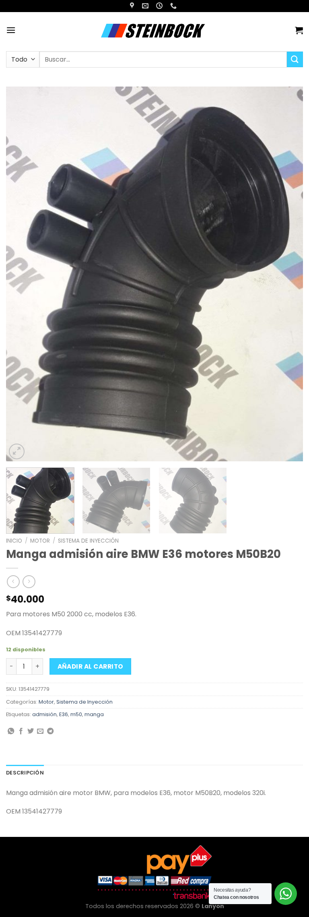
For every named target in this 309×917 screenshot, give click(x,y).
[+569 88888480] (174, 6)
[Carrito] (299, 30)
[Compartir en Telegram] (50, 731)
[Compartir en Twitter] (30, 731)
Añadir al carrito (91, 666)
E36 (63, 714)
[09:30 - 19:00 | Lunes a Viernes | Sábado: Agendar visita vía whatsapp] (160, 6)
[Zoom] (17, 451)
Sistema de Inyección (88, 541)
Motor (40, 541)
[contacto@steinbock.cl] (146, 6)
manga (94, 714)
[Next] (287, 273)
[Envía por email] (40, 731)
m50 (76, 714)
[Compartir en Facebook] (21, 731)
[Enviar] (295, 59)
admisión (44, 714)
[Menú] (11, 30)
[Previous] (22, 273)
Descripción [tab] (25, 772)
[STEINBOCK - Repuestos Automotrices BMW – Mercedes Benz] (154, 30)
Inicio (14, 541)
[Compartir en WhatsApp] (11, 731)
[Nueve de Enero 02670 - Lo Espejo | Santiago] (133, 6)
